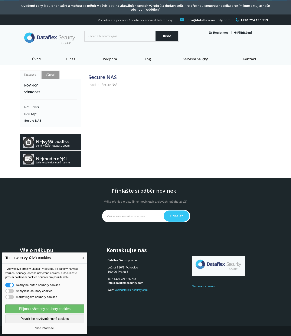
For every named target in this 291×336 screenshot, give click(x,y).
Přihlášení (244, 32)
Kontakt (249, 59)
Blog (147, 59)
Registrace (220, 32)
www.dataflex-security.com (131, 289)
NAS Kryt (30, 113)
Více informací (45, 328)
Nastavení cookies (203, 286)
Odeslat (176, 216)
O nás (70, 59)
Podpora (110, 59)
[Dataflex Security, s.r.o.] (50, 39)
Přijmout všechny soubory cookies (45, 309)
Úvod (36, 59)
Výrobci (50, 74)
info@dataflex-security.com (125, 282)
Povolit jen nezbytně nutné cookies (45, 318)
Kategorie (30, 74)
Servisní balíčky (195, 59)
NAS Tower (31, 107)
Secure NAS (32, 120)
